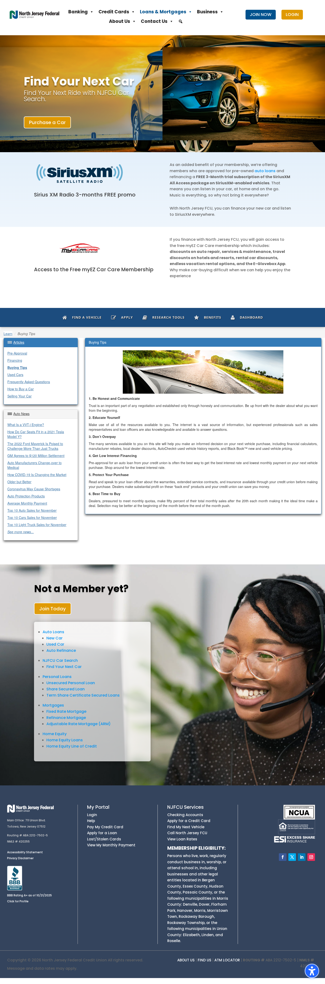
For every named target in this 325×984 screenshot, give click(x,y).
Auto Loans (53, 632)
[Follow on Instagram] (311, 857)
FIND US (204, 960)
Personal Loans (57, 676)
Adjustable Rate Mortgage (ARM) (78, 724)
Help (91, 820)
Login (92, 814)
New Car (54, 638)
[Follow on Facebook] (282, 857)
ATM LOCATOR (227, 960)
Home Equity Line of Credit (71, 746)
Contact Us (154, 21)
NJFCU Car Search (60, 660)
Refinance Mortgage (66, 717)
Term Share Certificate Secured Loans (83, 695)
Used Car (55, 644)
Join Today (52, 608)
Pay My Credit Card (105, 826)
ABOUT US (186, 960)
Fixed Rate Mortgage (66, 711)
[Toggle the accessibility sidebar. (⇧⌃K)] (312, 971)
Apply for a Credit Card (188, 820)
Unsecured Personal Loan (70, 683)
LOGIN (292, 14)
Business (207, 12)
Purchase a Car (47, 122)
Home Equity (55, 734)
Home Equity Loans (64, 740)
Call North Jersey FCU (187, 832)
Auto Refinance (61, 650)
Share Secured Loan (65, 689)
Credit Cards (113, 12)
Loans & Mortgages (163, 12)
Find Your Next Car (64, 666)
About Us (119, 21)
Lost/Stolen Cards (104, 839)
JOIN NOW (260, 14)
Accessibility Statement (25, 852)
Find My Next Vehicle (185, 826)
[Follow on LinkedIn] (301, 857)
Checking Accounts (185, 814)
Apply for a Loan (102, 832)
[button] (180, 21)
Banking (78, 12)
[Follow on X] (292, 857)
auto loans (265, 171)
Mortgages (53, 705)
